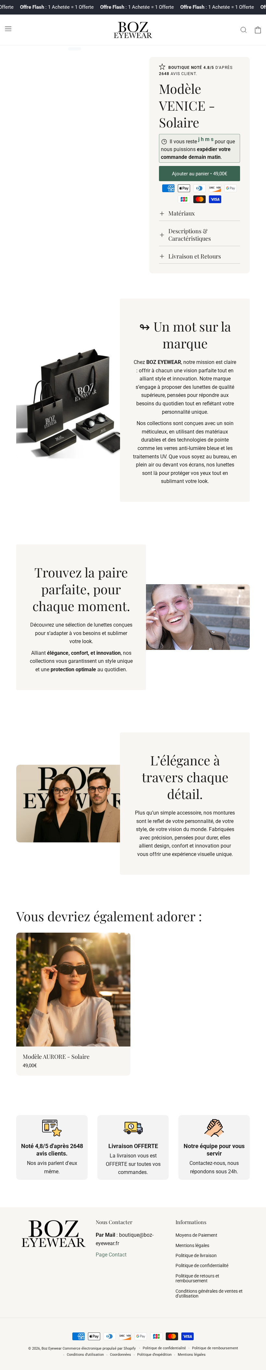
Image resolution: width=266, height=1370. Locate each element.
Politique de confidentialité (201, 1265)
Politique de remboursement (215, 1348)
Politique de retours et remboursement (197, 1278)
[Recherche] (243, 30)
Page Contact (111, 1255)
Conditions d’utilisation (85, 1355)
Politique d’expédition (154, 1355)
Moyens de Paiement (196, 1235)
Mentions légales (192, 1245)
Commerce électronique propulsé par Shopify (99, 1348)
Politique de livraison (196, 1255)
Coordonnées (120, 1355)
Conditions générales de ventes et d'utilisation (209, 1293)
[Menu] (8, 28)
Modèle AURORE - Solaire (56, 1056)
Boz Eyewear (52, 1348)
